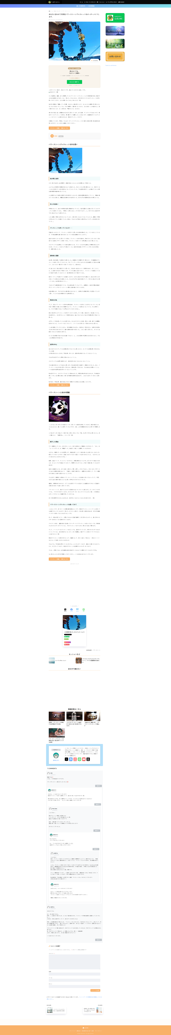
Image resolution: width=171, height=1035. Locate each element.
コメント (52, 953)
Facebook (70, 761)
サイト (50, 984)
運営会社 (79, 1030)
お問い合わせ (121, 2)
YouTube (83, 761)
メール (50, 978)
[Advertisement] (76, 574)
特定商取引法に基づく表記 (88, 1030)
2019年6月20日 (54, 810)
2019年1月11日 (52, 774)
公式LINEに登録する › (74, 82)
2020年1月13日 (56, 854)
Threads (88, 761)
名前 (50, 971)
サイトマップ (72, 1030)
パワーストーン (96, 650)
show (61, 136)
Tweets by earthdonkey (110, 65)
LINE (79, 761)
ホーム (81, 2)
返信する (98, 786)
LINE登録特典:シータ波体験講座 (86, 6)
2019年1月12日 (53, 791)
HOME (86, 1028)
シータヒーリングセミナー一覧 (91, 2)
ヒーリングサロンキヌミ (111, 2)
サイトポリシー (98, 1030)
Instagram (75, 761)
